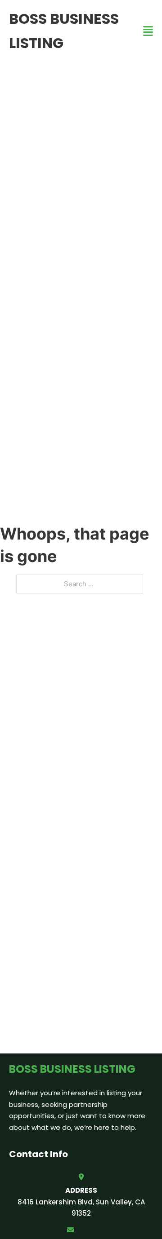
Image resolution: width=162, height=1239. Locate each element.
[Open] (148, 31)
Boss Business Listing (64, 31)
